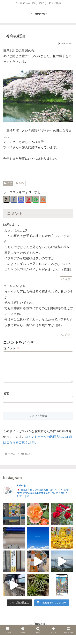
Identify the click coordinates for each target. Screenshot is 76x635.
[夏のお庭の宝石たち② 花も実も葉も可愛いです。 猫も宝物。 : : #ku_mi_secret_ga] (38, 514)
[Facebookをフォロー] (14, 199)
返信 (67, 279)
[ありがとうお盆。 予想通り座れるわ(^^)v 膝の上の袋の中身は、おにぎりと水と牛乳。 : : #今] (14, 538)
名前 (6, 393)
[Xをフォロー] (6, 199)
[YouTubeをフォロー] (28, 199)
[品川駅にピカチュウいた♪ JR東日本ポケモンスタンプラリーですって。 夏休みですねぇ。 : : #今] (62, 538)
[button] (68, 600)
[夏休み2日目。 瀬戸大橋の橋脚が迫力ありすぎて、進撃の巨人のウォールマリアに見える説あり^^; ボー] (62, 561)
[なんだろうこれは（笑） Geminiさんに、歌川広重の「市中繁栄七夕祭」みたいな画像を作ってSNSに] (62, 585)
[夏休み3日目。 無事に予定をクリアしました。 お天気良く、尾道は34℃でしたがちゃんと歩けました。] (38, 561)
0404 (22, 183)
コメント (11, 348)
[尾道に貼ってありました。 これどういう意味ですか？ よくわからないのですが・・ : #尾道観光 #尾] (14, 561)
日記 (9, 183)
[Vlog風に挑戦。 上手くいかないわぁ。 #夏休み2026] (14, 585)
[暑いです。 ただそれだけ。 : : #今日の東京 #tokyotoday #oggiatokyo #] (38, 538)
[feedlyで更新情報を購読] (35, 199)
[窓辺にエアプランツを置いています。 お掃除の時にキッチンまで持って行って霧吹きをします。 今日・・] (38, 585)
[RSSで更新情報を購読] (43, 199)
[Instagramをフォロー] (21, 199)
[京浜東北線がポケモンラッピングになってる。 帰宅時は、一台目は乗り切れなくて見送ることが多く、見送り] (14, 514)
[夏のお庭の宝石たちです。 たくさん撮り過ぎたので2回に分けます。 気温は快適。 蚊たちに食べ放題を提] (62, 514)
